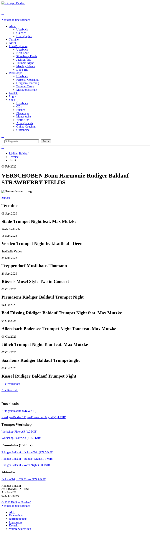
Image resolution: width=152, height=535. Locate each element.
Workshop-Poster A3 (21, 437)
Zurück (5, 197)
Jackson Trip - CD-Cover (23, 479)
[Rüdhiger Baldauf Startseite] (13, 3)
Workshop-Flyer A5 (19, 431)
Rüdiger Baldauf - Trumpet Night (27, 458)
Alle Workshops (10, 383)
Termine (14, 156)
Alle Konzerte (9, 390)
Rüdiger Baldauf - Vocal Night (25, 465)
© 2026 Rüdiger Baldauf (16, 502)
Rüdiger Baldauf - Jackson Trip (27, 452)
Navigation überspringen (15, 19)
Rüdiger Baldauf (18, 153)
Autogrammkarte (18, 410)
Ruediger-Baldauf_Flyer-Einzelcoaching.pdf (33, 417)
